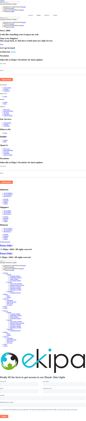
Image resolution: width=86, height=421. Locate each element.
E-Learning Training (15, 280)
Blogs (4, 103)
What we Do (3, 93)
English (24, 7)
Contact (55, 15)
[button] (43, 85)
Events (5, 96)
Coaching (5, 89)
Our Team (6, 112)
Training (9, 274)
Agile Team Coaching (16, 283)
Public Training (14, 279)
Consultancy (6, 90)
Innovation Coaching (15, 289)
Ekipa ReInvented (8, 111)
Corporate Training (15, 276)
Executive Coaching (15, 286)
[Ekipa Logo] (2, 0)
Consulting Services (15, 292)
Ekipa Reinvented (11, 302)
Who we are (6, 109)
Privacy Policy (6, 245)
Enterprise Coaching (15, 288)
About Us (2, 106)
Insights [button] (39, 15)
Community (6, 114)
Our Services (3, 85)
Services (30, 15)
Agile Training (7, 87)
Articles (5, 102)
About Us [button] (46, 15)
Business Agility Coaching (17, 285)
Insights (2, 99)
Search (2, 2)
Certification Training (15, 277)
